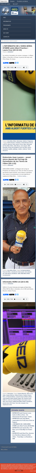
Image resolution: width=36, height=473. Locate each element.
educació (9, 144)
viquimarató (6, 404)
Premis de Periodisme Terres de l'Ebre (17, 147)
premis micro (6, 403)
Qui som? (15, 4)
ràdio (19, 273)
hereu (21, 144)
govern (18, 144)
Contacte (12, 1)
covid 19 (5, 144)
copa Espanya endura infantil (10, 398)
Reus (13, 403)
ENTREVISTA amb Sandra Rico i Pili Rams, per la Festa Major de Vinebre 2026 (22, 429)
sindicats (25, 149)
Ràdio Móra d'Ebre (25, 273)
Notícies (25, 141)
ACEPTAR (19, 470)
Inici (4, 17)
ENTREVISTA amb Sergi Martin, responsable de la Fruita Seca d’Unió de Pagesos (23, 420)
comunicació (14, 272)
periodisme (14, 273)
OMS (29, 145)
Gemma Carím (27, 398)
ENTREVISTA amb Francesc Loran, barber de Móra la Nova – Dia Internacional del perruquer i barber (22, 414)
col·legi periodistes (10, 396)
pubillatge (15, 149)
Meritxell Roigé (17, 400)
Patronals (5, 147)
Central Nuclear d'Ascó (27, 142)
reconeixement (6, 275)
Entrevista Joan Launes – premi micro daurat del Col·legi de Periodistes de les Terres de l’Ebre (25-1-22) (17, 160)
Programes (7, 25)
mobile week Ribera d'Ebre (19, 401)
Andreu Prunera (11, 142)
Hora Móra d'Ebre (11, 141)
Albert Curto (30, 393)
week (10, 404)
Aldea (4, 395)
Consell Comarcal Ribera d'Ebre (24, 396)
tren (27, 403)
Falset (14, 144)
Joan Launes (21, 272)
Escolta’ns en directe (22, 1)
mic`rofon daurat (7, 273)
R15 (11, 403)
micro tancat (9, 401)
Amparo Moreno (10, 395)
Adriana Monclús (22, 393)
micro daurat (24, 145)
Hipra (25, 144)
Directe (5, 29)
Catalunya (18, 142)
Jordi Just (10, 400)
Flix (23, 398)
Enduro (19, 398)
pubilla (10, 149)
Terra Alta (18, 403)
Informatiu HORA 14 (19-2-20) (15, 282)
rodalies (20, 149)
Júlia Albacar (17, 145)
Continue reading (22, 176)
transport (23, 403)
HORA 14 (5, 400)
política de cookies (13, 469)
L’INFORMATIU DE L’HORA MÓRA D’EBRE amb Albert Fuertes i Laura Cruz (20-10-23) (17, 48)
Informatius (7, 21)
